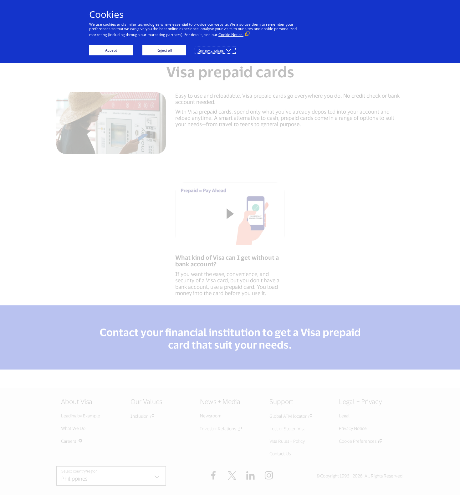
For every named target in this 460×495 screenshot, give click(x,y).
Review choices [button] (210, 50)
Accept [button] (111, 50)
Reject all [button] (164, 50)
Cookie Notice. (230, 34)
